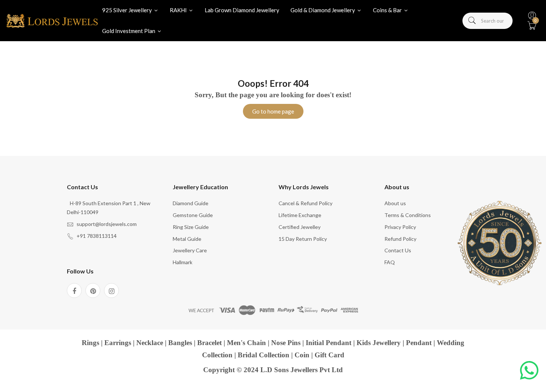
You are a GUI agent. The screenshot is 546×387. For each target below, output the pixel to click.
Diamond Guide (190, 203)
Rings (90, 343)
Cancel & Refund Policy (305, 203)
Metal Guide (187, 239)
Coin (302, 355)
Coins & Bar (388, 10)
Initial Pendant (328, 343)
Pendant (419, 343)
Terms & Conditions (407, 215)
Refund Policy (400, 239)
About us (395, 203)
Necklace (149, 343)
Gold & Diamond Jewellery (323, 10)
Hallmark (182, 262)
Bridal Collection (263, 355)
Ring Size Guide (191, 227)
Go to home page (273, 111)
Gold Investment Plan (129, 30)
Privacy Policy (400, 227)
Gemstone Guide (193, 215)
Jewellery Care (190, 250)
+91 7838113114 (97, 236)
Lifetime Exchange (300, 215)
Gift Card (329, 355)
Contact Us (397, 250)
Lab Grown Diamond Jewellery (242, 10)
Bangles (180, 343)
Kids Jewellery (379, 343)
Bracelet (209, 343)
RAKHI (179, 10)
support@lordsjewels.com (107, 224)
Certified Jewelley (300, 227)
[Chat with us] (529, 370)
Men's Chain (246, 343)
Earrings (117, 343)
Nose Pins (285, 343)
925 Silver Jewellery (127, 10)
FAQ (389, 262)
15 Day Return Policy (303, 239)
